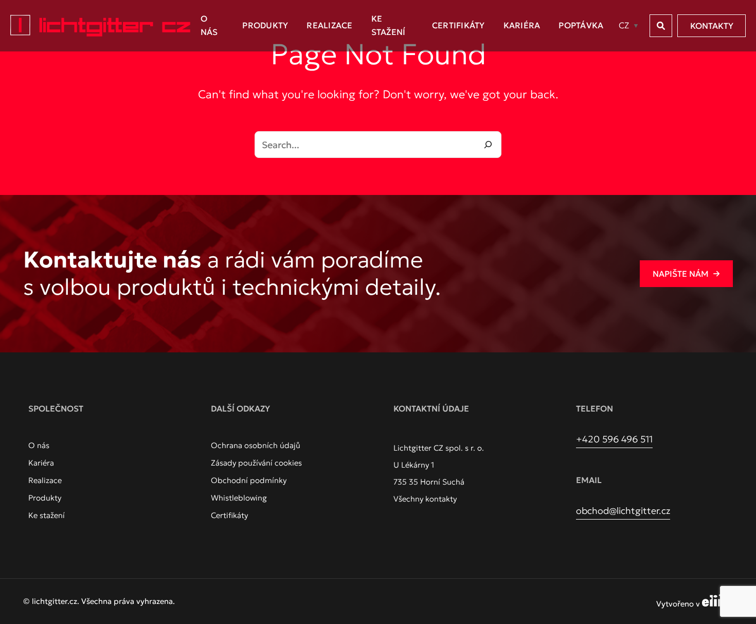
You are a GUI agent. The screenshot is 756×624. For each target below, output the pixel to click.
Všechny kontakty (425, 499)
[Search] (488, 144)
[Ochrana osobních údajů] (255, 445)
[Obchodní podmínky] (248, 480)
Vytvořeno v (679, 604)
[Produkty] (44, 498)
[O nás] (38, 445)
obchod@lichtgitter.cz (623, 510)
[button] (661, 25)
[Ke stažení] (46, 515)
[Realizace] (45, 480)
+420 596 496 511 (614, 439)
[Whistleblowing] (239, 498)
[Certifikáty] (229, 515)
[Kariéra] (41, 463)
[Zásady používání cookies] (256, 463)
